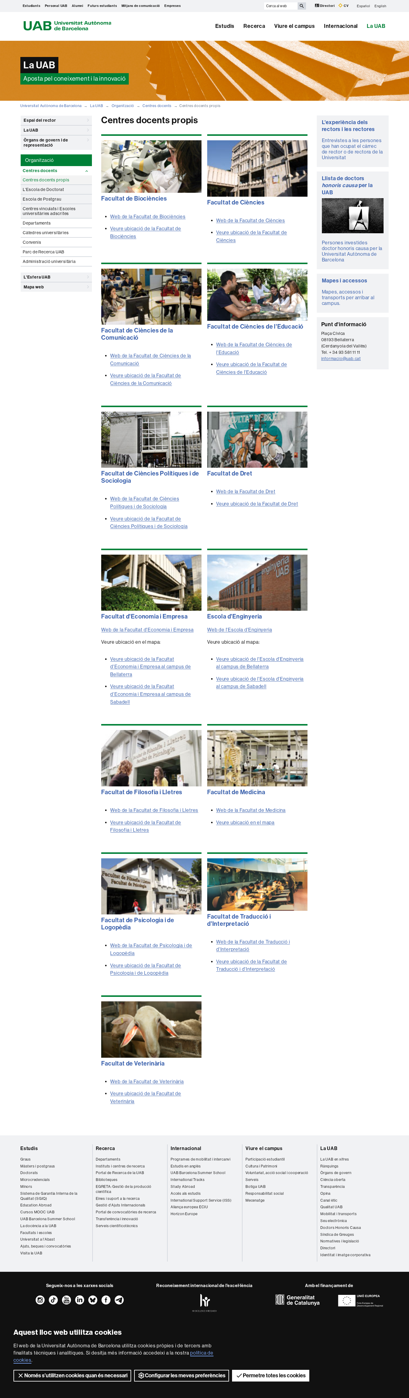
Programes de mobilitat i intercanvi (201, 1159)
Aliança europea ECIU (189, 1207)
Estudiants (31, 6)
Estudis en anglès (186, 1166)
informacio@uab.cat (341, 358)
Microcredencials (35, 1180)
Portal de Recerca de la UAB (120, 1173)
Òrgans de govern (336, 1173)
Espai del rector (40, 120)
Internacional (341, 26)
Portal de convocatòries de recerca (126, 1212)
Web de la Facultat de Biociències (147, 216)
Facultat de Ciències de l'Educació (255, 326)
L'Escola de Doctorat (43, 189)
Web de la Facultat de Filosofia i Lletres (154, 810)
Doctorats (29, 1173)
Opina (325, 1193)
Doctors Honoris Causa (340, 1228)
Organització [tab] (39, 160)
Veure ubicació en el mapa (245, 822)
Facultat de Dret (229, 473)
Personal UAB (56, 6)
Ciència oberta (333, 1180)
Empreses (172, 6)
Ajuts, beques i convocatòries (45, 1246)
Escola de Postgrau (42, 199)
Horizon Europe (184, 1214)
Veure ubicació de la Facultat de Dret (257, 504)
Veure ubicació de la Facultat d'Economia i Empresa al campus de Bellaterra (150, 666)
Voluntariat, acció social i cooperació (277, 1173)
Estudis (225, 26)
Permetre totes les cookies (274, 1375)
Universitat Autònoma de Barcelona (50, 106)
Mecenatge (255, 1200)
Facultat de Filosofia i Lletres (141, 792)
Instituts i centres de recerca (120, 1166)
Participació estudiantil (265, 1159)
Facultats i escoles (36, 1233)
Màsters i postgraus (37, 1166)
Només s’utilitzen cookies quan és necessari (76, 1375)
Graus (25, 1159)
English (381, 6)
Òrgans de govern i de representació (46, 143)
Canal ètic (328, 1200)
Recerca (254, 26)
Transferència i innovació (117, 1219)
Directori (327, 6)
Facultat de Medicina (236, 792)
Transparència (332, 1187)
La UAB (376, 26)
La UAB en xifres (334, 1159)
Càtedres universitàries (46, 232)
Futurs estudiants (102, 6)
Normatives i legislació (339, 1241)
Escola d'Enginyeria (234, 616)
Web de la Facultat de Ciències (250, 220)
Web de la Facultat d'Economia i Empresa (147, 630)
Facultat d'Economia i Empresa (144, 616)
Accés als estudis (186, 1193)
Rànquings (329, 1166)
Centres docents (157, 106)
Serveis (252, 1180)
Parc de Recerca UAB (43, 251)
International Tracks (188, 1180)
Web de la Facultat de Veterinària (147, 1081)
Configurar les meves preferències (185, 1375)
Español (363, 6)
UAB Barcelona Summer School (47, 1219)
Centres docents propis (46, 179)
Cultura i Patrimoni (261, 1166)
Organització (123, 106)
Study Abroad (183, 1187)
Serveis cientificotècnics (117, 1226)
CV (346, 6)
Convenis (32, 242)
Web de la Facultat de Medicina (251, 810)
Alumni (77, 6)
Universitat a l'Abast (37, 1239)
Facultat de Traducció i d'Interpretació (239, 920)
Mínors (26, 1187)
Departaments (37, 223)
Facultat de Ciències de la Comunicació (137, 334)
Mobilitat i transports (338, 1214)
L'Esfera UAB (37, 277)
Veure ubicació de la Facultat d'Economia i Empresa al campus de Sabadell (150, 694)
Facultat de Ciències (236, 202)
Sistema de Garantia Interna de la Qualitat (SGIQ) (48, 1196)
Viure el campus (294, 26)
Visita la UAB (31, 1253)
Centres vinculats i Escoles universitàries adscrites (49, 211)
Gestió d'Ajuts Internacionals (121, 1205)
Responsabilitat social (265, 1193)
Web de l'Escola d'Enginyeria (239, 630)
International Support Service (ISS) (201, 1200)
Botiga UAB (256, 1187)
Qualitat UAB (331, 1207)
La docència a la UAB (38, 1226)
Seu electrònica (333, 1221)
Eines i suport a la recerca (118, 1199)
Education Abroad (36, 1205)
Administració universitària (49, 261)
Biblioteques (107, 1180)
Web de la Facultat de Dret (245, 491)
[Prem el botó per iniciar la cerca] (302, 6)
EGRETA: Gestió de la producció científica (124, 1189)
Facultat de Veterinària (132, 1063)
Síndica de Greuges (337, 1235)
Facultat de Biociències (134, 198)
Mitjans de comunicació (141, 6)
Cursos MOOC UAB (37, 1212)
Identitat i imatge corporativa (345, 1255)
